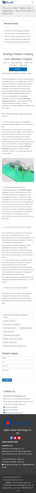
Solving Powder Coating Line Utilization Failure (15, 316)
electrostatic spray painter (11, 335)
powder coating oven (9, 342)
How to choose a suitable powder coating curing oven (18, 35)
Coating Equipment (26, 328)
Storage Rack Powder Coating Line (14, 346)
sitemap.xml (17, 488)
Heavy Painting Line (9, 328)
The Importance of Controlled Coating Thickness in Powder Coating (18, 33)
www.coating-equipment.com (12, 477)
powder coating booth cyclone (12, 339)
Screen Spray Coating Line (11, 324)
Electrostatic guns (8, 331)
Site (25, 65)
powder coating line (9, 321)
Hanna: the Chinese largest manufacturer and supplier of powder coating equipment (18, 30)
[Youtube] (19, 437)
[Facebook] (11, 437)
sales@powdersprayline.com (14, 413)
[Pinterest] (15, 437)
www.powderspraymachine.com (13, 480)
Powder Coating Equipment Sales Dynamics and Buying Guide (18, 38)
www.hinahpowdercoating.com (21, 482)
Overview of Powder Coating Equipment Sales (18, 41)
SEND (7, 380)
